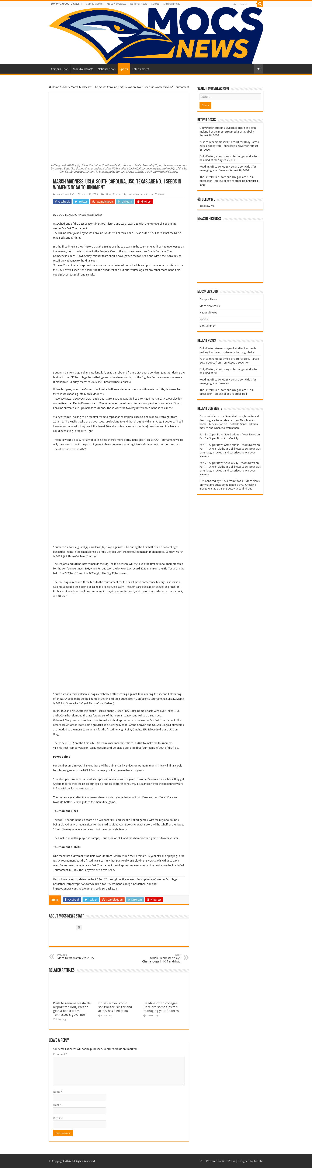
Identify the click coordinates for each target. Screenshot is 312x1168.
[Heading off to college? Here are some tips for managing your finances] (210, 245)
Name (57, 1091)
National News (138, 3)
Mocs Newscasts (116, 3)
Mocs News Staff (65, 194)
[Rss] (234, 4)
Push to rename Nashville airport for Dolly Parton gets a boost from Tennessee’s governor (72, 1009)
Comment (60, 1054)
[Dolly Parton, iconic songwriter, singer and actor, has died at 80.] (251, 231)
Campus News (94, 3)
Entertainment (171, 3)
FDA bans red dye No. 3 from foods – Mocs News (230, 481)
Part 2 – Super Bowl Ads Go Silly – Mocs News (227, 462)
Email (57, 1104)
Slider (65, 87)
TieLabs (258, 1161)
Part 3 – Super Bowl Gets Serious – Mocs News (228, 434)
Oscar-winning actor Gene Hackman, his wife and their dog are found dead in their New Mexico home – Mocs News (229, 420)
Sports (155, 3)
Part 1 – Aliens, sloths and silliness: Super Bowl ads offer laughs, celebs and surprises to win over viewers (230, 452)
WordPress (228, 1161)
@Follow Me (206, 199)
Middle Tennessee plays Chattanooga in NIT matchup (161, 958)
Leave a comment (137, 194)
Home (55, 87)
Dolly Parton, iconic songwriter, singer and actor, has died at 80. (115, 1007)
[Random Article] (258, 69)
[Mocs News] (156, 35)
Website (58, 1118)
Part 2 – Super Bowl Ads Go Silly (219, 438)
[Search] (260, 4)
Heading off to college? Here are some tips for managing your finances (161, 1007)
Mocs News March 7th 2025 (75, 957)
